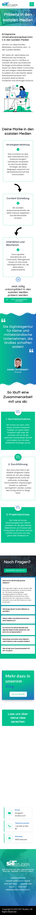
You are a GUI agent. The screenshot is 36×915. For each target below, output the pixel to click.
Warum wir (26, 884)
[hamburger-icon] (32, 4)
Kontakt (22, 887)
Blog (11, 887)
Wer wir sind (10, 884)
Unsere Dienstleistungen (18, 881)
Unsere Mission (18, 878)
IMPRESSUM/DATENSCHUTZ (18, 890)
